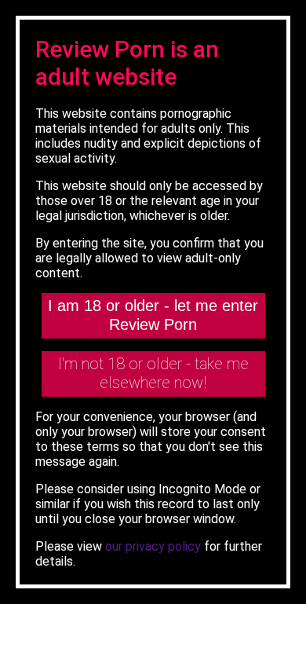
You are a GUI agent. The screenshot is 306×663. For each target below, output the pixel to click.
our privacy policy (153, 546)
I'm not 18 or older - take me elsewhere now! (153, 373)
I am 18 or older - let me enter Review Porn (153, 315)
